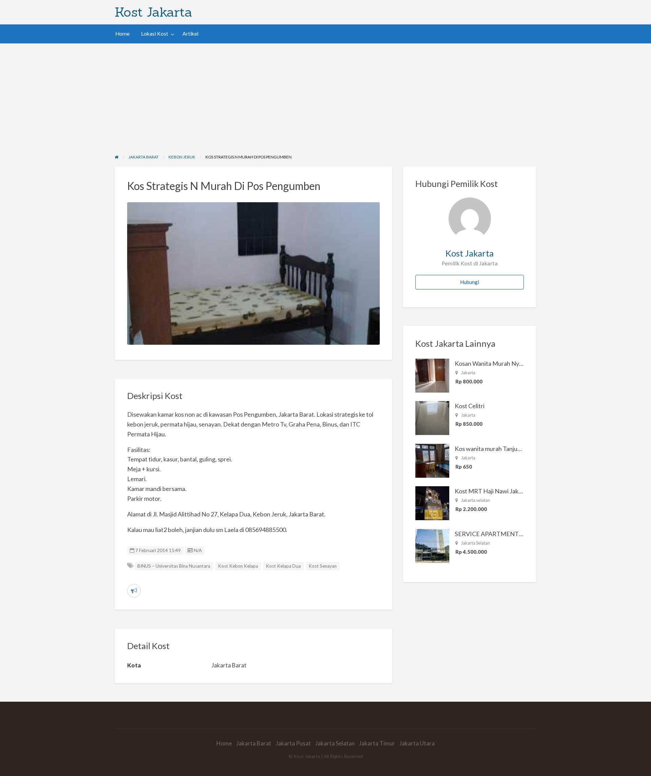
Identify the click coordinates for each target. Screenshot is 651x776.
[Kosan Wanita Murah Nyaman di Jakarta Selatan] (432, 375)
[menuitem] (122, 33)
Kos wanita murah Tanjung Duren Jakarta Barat (517, 448)
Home (122, 34)
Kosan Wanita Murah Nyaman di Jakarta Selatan (518, 363)
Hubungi (469, 282)
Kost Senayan (323, 566)
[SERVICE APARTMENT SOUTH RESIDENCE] (432, 545)
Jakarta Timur (377, 743)
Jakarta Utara (417, 743)
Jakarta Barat (253, 743)
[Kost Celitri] (432, 417)
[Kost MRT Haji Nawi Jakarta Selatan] (432, 502)
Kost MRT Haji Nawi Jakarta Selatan (502, 491)
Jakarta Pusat (293, 743)
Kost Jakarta (153, 12)
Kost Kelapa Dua (283, 566)
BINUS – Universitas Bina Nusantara (173, 566)
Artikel (190, 34)
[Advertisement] (325, 94)
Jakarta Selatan (335, 743)
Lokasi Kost (154, 34)
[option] (253, 273)
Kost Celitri (470, 406)
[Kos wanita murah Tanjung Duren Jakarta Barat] (432, 460)
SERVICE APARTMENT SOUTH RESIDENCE (515, 533)
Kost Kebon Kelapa (238, 566)
